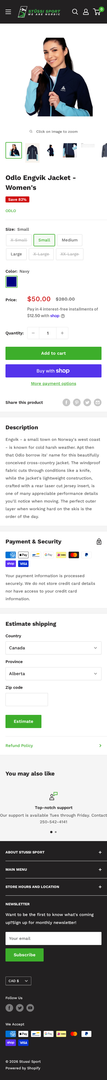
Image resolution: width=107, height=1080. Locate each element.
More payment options (53, 383)
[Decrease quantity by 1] (33, 333)
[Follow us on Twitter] (20, 1008)
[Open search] (75, 12)
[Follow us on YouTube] (30, 1008)
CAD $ (14, 981)
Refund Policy (19, 745)
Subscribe (24, 954)
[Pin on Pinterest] (77, 402)
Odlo (10, 210)
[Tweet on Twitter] (87, 402)
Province (14, 661)
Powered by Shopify (22, 1068)
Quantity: (14, 333)
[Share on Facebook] (66, 402)
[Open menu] (8, 12)
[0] (97, 12)
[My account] (86, 12)
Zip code (14, 687)
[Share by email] (98, 402)
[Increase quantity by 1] (62, 333)
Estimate (23, 721)
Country (13, 635)
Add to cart (53, 353)
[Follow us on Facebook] (9, 1008)
